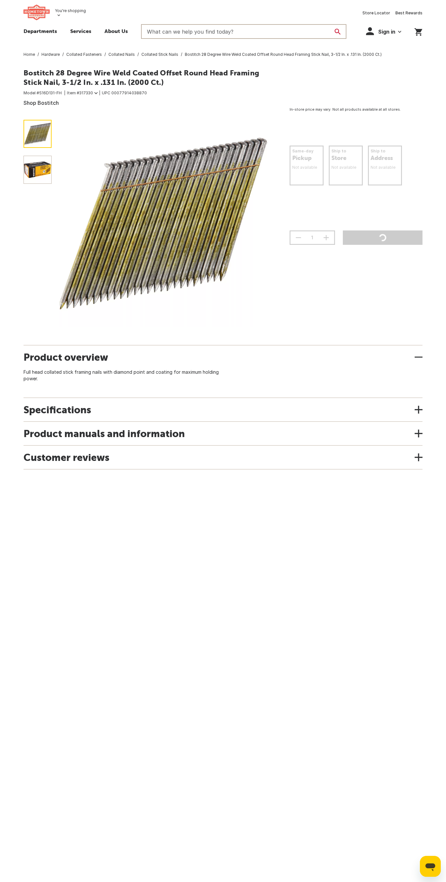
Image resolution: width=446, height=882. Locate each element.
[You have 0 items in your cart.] (418, 31)
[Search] (338, 32)
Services (80, 31)
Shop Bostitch (41, 103)
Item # (80, 92)
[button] (383, 31)
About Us (116, 31)
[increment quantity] (326, 237)
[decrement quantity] (298, 237)
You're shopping (70, 10)
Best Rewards (408, 12)
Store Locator (376, 12)
